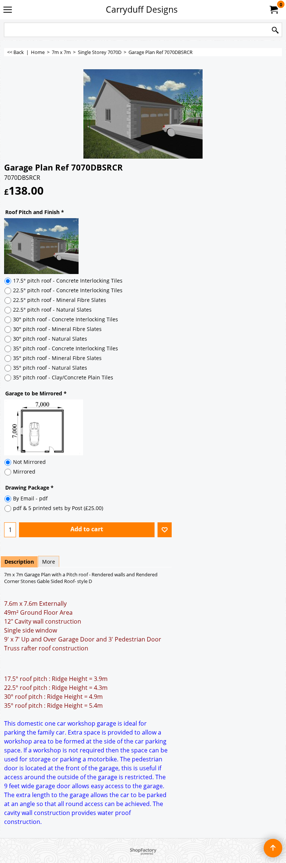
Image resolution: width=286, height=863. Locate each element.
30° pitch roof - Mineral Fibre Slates (57, 328)
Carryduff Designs (142, 9)
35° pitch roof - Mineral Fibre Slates (57, 358)
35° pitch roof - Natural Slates (50, 367)
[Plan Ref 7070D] (143, 427)
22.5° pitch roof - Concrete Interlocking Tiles (68, 290)
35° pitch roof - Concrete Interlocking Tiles (65, 348)
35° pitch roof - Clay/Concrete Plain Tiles (63, 377)
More (48, 561)
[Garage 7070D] (143, 114)
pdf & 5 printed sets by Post (58, 508)
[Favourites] (165, 530)
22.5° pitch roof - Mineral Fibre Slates (59, 299)
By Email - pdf (30, 498)
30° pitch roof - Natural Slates (50, 338)
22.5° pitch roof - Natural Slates (52, 309)
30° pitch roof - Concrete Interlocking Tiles (65, 319)
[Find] (275, 30)
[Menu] (7, 10)
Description (19, 561)
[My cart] (273, 9)
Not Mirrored (29, 461)
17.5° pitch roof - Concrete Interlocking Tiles (68, 280)
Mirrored (24, 471)
